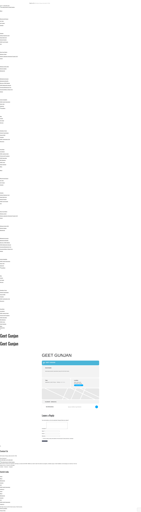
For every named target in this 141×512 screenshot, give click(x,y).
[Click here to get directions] (96, 407)
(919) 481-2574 (6, 5)
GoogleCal (54, 401)
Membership (2, 480)
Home (1, 476)
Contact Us (2, 489)
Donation (1, 482)
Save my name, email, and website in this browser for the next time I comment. (58, 438)
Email (43, 433)
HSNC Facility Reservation (5, 487)
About (1, 478)
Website (43, 436)
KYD (1, 485)
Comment (44, 428)
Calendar (47, 401)
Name (43, 431)
